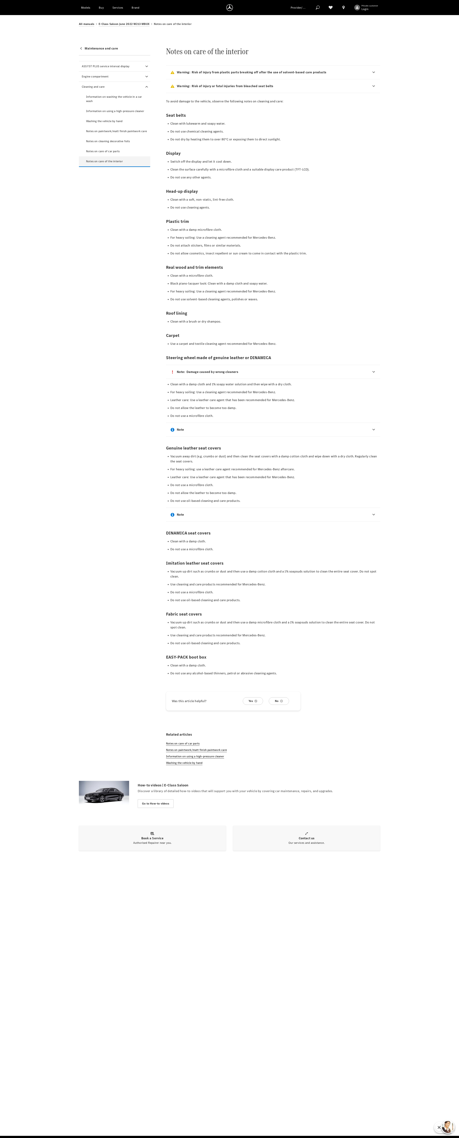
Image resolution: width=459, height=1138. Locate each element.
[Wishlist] (330, 7)
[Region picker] (343, 7)
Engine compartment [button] (95, 76)
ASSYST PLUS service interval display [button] (105, 66)
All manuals (86, 24)
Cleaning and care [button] (93, 87)
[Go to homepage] (229, 7)
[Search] (318, 7)
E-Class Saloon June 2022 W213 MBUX (124, 24)
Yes (251, 701)
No (276, 701)
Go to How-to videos (155, 803)
